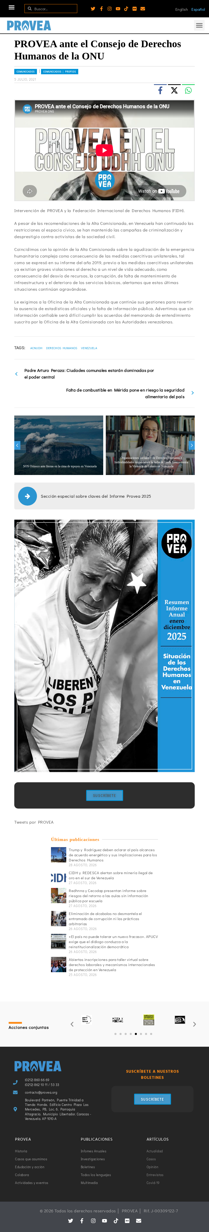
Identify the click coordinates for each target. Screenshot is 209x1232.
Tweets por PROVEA (34, 822)
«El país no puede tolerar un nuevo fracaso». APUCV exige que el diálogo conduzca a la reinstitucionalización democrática (113, 941)
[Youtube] (118, 8)
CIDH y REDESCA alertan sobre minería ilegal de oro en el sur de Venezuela (111, 875)
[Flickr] (134, 8)
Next (192, 445)
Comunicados (26, 71)
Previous (17, 445)
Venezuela (89, 348)
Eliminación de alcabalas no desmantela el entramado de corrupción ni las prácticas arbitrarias (105, 918)
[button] (12, 7)
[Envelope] (142, 8)
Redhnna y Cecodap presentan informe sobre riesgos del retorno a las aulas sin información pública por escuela (108, 895)
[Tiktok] (126, 8)
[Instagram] (109, 8)
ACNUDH (36, 348)
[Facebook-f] (101, 8)
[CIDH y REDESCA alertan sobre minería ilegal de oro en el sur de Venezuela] (58, 877)
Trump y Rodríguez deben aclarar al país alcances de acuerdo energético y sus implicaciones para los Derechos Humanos (113, 854)
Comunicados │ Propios (59, 71)
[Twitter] (93, 8)
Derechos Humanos (61, 348)
